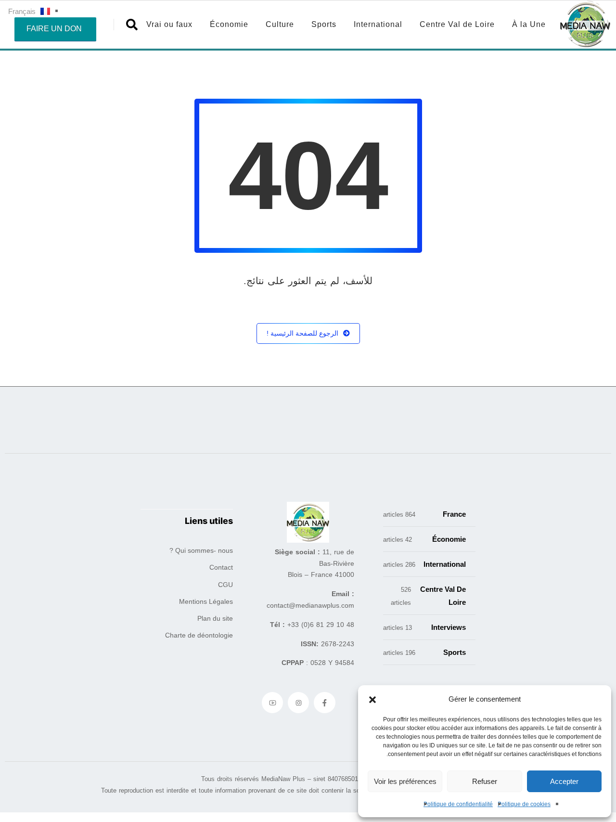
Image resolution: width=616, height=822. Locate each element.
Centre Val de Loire (457, 24)
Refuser (484, 781)
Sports (323, 24)
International (378, 24)
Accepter (564, 781)
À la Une (529, 24)
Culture (280, 24)
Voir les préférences (405, 781)
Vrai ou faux (169, 24)
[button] (372, 699)
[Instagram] (298, 702)
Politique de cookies (524, 804)
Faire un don (54, 29)
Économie (229, 24)
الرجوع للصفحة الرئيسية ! (302, 333)
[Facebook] (324, 702)
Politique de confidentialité (458, 804)
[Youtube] (272, 702)
